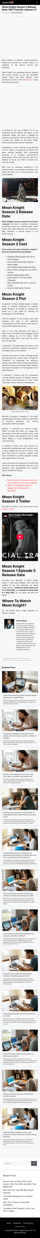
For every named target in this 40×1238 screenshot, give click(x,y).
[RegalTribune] (7, 2)
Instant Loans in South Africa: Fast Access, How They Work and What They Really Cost (19, 1184)
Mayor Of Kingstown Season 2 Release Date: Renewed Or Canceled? (19, 488)
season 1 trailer (8, 509)
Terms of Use (20, 1226)
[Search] (34, 1163)
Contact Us (17, 1223)
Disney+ (29, 80)
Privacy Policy (28, 1223)
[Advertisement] (20, 37)
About (9, 1223)
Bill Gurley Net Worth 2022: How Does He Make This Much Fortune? (18, 660)
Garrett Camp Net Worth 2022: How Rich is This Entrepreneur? (16, 658)
